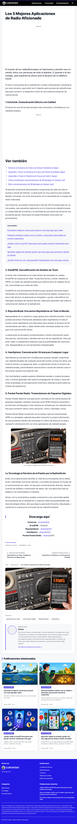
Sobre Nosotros (45, 770)
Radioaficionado (44, 619)
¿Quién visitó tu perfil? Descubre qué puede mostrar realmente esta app (18, 738)
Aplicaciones (37, 3)
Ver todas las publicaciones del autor (29, 647)
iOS (47, 522)
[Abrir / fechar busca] (73, 3)
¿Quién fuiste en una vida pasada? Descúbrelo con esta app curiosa (38, 260)
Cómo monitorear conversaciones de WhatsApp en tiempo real (36, 180)
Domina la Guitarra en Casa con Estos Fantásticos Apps (33, 168)
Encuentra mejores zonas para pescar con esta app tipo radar (35, 230)
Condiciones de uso (46, 767)
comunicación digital (29, 619)
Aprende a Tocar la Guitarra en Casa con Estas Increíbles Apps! (36, 172)
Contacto (43, 773)
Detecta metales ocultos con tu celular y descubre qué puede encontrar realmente (56, 693)
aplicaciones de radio (13, 619)
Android (41, 522)
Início (7, 564)
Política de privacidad (46, 778)
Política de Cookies (45, 775)
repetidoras (55, 619)
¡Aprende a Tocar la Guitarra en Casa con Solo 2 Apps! (32, 176)
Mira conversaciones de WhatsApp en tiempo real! (31, 184)
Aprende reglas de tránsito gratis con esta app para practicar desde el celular (56, 738)
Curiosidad (49, 3)
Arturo (21, 629)
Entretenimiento (62, 3)
